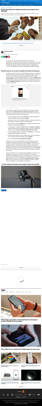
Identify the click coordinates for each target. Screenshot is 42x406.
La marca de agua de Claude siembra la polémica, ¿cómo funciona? (30, 366)
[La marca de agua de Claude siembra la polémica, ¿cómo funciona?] (31, 358)
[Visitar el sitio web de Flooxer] (24, 397)
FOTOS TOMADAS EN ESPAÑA (26, 381)
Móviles (6, 291)
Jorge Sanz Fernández (8, 51)
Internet (29, 291)
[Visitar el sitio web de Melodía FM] (38, 394)
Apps (3, 290)
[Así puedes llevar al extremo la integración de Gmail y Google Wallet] (11, 375)
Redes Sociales (12, 291)
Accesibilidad (26, 403)
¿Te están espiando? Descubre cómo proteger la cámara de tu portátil (20, 164)
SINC (23, 291)
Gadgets (2, 291)
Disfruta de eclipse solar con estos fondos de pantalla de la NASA (31, 383)
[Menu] (41, 3)
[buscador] (39, 3)
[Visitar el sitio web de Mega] (21, 394)
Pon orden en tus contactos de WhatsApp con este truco (20, 349)
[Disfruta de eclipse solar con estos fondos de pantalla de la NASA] (31, 375)
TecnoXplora (3, 264)
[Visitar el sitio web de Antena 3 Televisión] (3, 394)
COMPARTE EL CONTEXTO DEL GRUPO (7, 318)
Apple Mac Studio (15, 0)
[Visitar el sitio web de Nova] (16, 394)
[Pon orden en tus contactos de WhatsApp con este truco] (21, 335)
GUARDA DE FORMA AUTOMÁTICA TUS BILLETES (9, 381)
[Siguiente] (40, 1)
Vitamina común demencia (32, 0)
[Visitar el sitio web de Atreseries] (25, 394)
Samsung (4, 190)
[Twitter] (4, 53)
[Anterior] (8, 1)
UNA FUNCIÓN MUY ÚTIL (5, 347)
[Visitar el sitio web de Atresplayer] (19, 397)
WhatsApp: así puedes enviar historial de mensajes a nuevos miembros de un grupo (19, 320)
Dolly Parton (10, 0)
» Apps (6, 264)
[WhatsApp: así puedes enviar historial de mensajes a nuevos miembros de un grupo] (21, 306)
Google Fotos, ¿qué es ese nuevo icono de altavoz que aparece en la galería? (9, 366)
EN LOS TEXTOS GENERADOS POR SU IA (28, 364)
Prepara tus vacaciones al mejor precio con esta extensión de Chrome (17, 43)
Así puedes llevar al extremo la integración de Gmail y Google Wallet (10, 383)
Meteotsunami (26, 0)
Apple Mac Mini (21, 0)
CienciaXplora (18, 291)
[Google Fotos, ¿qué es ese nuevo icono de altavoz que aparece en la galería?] (11, 358)
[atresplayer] (36, 3)
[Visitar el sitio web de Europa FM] (34, 394)
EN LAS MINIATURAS (4, 364)
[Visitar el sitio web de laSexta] (8, 394)
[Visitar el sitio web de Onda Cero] (30, 394)
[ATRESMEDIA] (21, 392)
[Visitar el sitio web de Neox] (12, 394)
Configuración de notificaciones (18, 403)
